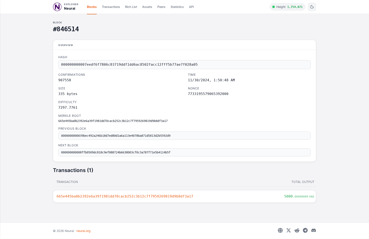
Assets (147, 7)
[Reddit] (296, 230)
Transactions (111, 7)
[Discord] (313, 230)
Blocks (92, 7)
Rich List (131, 7)
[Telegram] (305, 230)
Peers (161, 7)
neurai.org (83, 231)
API (191, 7)
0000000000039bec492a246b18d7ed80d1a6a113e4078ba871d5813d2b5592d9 (115, 135)
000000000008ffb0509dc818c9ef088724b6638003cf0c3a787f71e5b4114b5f (115, 152)
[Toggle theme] (312, 7)
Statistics (177, 7)
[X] (288, 230)
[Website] (280, 230)
